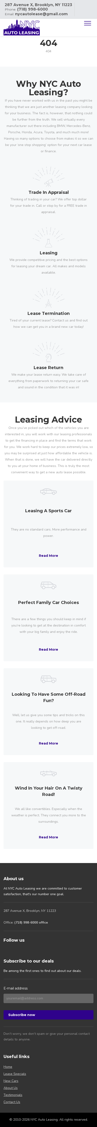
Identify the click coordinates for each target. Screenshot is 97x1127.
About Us (11, 1088)
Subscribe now (21, 1015)
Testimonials (13, 1095)
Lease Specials (15, 1074)
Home (8, 1067)
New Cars (11, 1081)
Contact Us (12, 1102)
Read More (48, 556)
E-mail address (16, 988)
